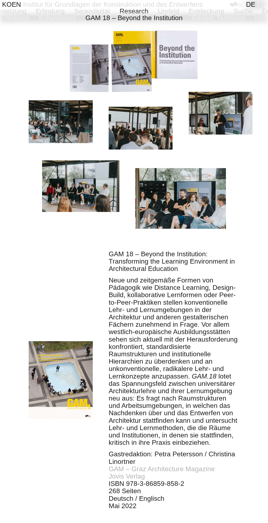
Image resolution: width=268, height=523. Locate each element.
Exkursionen (57, 18)
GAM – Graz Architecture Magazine (162, 469)
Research (134, 11)
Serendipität (92, 11)
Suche (243, 11)
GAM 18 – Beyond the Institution (134, 18)
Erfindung (50, 11)
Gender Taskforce (218, 18)
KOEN (11, 4)
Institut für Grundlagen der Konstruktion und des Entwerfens (113, 4)
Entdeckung (206, 11)
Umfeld (168, 11)
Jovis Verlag (127, 476)
